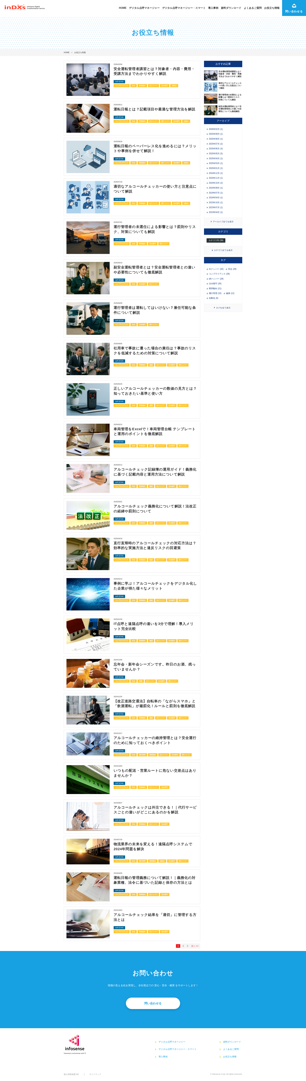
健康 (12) (230, 293)
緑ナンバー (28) (216, 279)
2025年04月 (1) (216, 158)
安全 (133, 85)
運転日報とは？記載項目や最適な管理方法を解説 (154, 109)
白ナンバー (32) (216, 269)
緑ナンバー (165, 121)
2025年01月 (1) (216, 168)
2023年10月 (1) (216, 202)
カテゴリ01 (119, 81)
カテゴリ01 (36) (216, 240)
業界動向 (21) (215, 288)
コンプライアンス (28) (219, 274)
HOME (123, 8)
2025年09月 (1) (216, 134)
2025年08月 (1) (216, 139)
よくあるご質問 (253, 8)
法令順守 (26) (215, 283)
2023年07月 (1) (216, 207)
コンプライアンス (121, 85)
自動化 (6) (213, 298)
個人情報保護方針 (71, 1074)
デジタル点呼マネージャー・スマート (184, 8)
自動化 (174, 85)
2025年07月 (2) (216, 144)
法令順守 (164, 85)
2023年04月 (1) (216, 212)
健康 (151, 365)
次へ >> (195, 946)
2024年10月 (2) (216, 183)
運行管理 (142, 755)
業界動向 (142, 85)
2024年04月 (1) (216, 197)
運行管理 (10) (215, 293)
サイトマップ (95, 1074)
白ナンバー (153, 85)
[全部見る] (223, 308)
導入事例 (213, 8)
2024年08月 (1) (216, 188)
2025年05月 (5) (216, 153)
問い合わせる (153, 1003)
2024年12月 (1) (216, 173)
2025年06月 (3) (216, 148)
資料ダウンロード (231, 8)
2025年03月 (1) (216, 163)
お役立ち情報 (272, 8)
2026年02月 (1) (216, 129)
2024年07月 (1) (216, 193)
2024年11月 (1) (216, 178)
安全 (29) (232, 269)
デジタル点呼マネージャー (144, 8)
